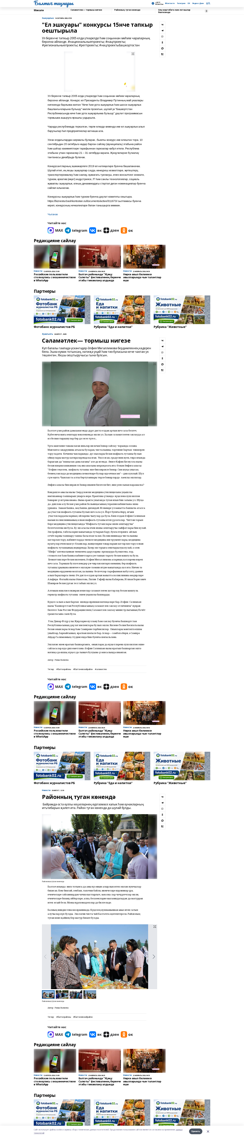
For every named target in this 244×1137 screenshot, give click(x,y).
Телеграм (181, 3)
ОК (189, 3)
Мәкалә (39, 10)
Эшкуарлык (48, 18)
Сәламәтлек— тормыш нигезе (86, 10)
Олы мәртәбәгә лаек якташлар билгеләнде (174, 11)
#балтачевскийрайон (83, 669)
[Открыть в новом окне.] (55, 230)
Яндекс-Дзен (198, 3)
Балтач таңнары (53, 3)
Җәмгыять (47, 334)
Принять (195, 1131)
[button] (154, 957)
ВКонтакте (170, 3)
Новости (46, 790)
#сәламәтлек (101, 669)
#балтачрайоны (63, 669)
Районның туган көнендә (127, 10)
